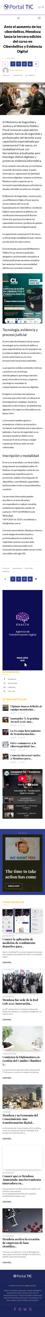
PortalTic (19, 70)
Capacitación (18, 75)
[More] (36, 63)
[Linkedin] (30, 63)
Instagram (12, 683)
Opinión (6, 1112)
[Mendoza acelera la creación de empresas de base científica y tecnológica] (22, 1220)
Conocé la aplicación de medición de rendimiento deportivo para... (18, 942)
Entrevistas (8, 936)
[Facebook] (12, 63)
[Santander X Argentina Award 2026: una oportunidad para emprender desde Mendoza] (5, 720)
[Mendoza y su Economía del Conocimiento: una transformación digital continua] (22, 1096)
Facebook (12, 679)
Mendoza (6, 571)
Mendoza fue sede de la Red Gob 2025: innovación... (20, 1001)
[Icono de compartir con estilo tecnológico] (18, 7)
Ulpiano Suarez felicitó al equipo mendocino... (26, 707)
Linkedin (11, 687)
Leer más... (7, 962)
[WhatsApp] (24, 63)
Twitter (11, 691)
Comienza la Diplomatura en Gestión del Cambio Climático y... (21, 1060)
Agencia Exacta (30, 1286)
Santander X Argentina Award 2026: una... (24, 720)
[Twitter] (18, 63)
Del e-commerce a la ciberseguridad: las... (23, 744)
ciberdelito (28, 568)
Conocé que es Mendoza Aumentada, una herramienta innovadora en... (21, 1179)
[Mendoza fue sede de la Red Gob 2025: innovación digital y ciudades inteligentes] (22, 981)
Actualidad (8, 996)
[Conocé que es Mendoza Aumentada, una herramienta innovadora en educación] (22, 1157)
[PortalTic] (6, 70)
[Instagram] (4, 683)
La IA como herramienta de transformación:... (25, 732)
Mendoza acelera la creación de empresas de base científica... (21, 1242)
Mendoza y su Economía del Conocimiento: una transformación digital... (20, 1118)
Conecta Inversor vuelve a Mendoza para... (25, 756)
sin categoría (30, 75)
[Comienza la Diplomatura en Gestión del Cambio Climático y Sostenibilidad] (22, 1038)
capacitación (17, 568)
